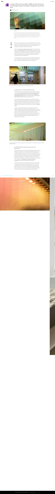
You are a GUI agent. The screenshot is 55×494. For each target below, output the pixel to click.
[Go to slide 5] (47, 175)
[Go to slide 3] (27, 175)
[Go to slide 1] (8, 175)
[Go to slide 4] (37, 175)
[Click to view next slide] (53, 175)
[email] (11, 42)
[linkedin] (11, 44)
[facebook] (11, 47)
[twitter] (11, 45)
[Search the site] (50, 1)
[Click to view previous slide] (2, 175)
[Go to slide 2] (18, 175)
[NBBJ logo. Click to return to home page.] (2, 1)
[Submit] (39, 492)
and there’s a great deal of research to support (25, 49)
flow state (21, 50)
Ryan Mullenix (14, 10)
